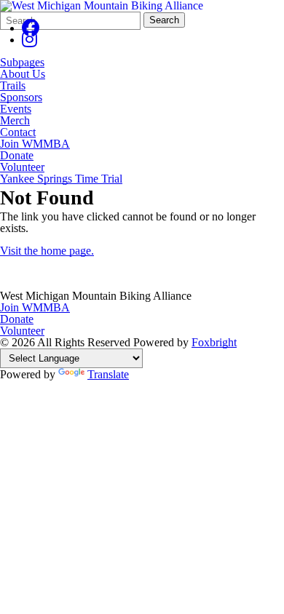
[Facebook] (30, 28)
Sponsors (21, 97)
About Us (22, 74)
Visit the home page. (47, 250)
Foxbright (214, 342)
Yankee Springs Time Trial (61, 179)
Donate (16, 156)
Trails (12, 86)
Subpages (22, 62)
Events (15, 109)
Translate (108, 374)
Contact (18, 132)
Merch (15, 121)
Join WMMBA (35, 144)
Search (164, 20)
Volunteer (22, 167)
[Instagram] (29, 39)
